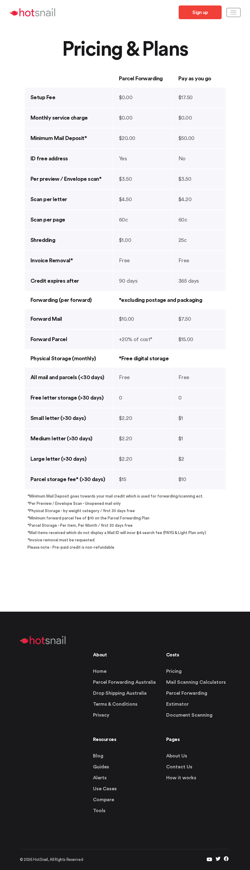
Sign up (200, 12)
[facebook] (226, 859)
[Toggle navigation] (234, 12)
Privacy (101, 715)
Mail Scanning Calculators (196, 682)
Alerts (100, 777)
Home (99, 671)
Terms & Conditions (115, 704)
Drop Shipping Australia (120, 693)
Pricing (174, 671)
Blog (98, 755)
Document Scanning (189, 715)
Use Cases (105, 788)
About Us (176, 755)
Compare (103, 799)
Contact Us (179, 766)
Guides (101, 766)
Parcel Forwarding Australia (124, 682)
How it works (181, 777)
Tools (99, 810)
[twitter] (209, 859)
